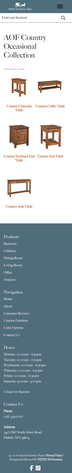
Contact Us (12, 335)
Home (8, 299)
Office (8, 273)
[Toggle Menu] (60, 6)
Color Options (13, 328)
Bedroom (10, 244)
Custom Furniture (16, 321)
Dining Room (13, 258)
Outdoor (10, 280)
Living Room (13, 265)
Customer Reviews (17, 313)
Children (10, 251)
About (8, 306)
